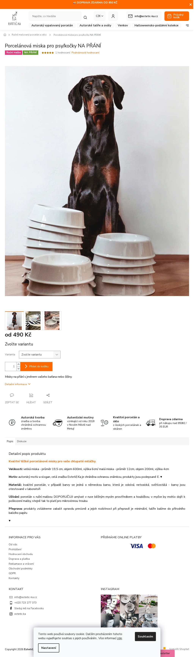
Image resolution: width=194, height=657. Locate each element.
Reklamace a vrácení (21, 564)
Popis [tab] (10, 441)
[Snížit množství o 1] (18, 369)
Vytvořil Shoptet (179, 649)
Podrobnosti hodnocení (85, 52)
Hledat (87, 17)
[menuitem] (52, 25)
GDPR (12, 573)
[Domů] (6, 34)
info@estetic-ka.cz (25, 597)
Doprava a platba (19, 559)
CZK (98, 16)
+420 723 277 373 (25, 602)
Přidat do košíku (38, 366)
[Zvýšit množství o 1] (18, 364)
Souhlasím (145, 636)
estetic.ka (20, 614)
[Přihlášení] (113, 16)
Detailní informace (16, 384)
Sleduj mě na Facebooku (29, 608)
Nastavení (48, 648)
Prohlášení (15, 549)
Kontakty (14, 578)
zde (119, 638)
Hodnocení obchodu (21, 554)
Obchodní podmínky (20, 568)
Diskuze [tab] (22, 441)
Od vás (13, 544)
